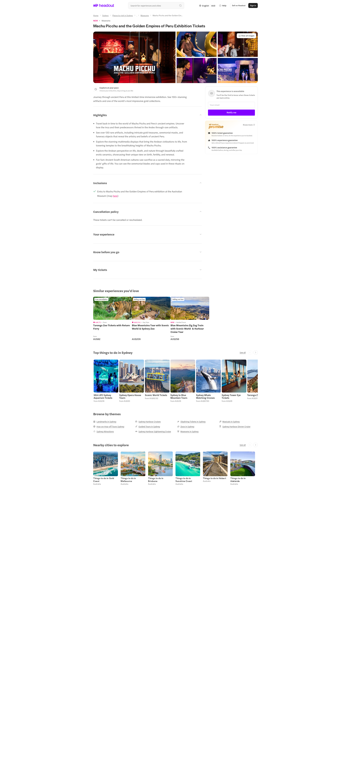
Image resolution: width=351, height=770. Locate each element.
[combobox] (156, 5)
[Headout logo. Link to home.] (103, 5)
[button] (134, 57)
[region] (112, 308)
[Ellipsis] (137, 16)
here (115, 195)
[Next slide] (255, 352)
